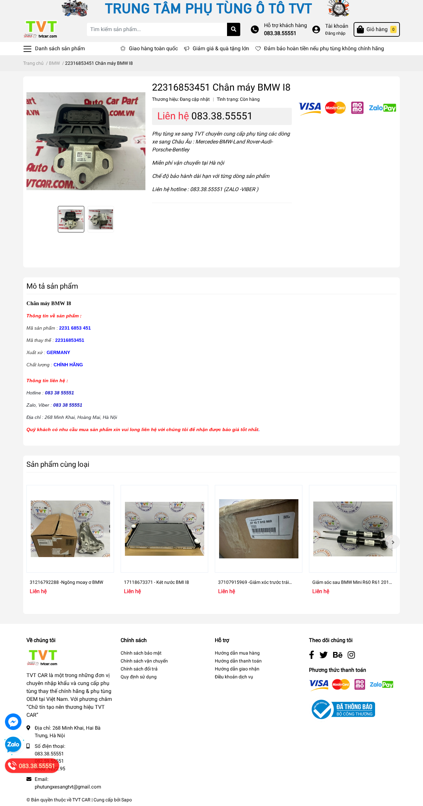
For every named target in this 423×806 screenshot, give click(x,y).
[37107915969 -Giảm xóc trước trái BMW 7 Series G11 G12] (258, 529)
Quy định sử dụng (139, 676)
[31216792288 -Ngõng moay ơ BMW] (70, 529)
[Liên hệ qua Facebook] (13, 721)
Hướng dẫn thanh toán (238, 661)
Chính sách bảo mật (141, 653)
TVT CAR (81, 799)
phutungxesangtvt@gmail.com (68, 787)
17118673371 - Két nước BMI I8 (156, 582)
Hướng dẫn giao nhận (237, 668)
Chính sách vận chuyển (144, 661)
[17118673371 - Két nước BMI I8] (164, 529)
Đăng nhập (335, 33)
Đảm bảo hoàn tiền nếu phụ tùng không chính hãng (324, 48)
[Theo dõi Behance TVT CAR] (337, 655)
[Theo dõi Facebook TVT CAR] (311, 655)
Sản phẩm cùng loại (57, 464)
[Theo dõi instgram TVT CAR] (351, 655)
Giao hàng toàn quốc (153, 48)
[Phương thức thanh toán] (347, 108)
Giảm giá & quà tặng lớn (221, 48)
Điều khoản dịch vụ (234, 676)
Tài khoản (336, 26)
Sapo (126, 799)
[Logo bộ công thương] (342, 709)
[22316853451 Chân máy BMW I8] (85, 141)
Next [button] (138, 141)
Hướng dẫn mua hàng (237, 653)
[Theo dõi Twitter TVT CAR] (324, 655)
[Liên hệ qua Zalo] (13, 745)
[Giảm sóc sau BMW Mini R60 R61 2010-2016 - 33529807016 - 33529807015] (353, 529)
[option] (85, 141)
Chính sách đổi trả (139, 668)
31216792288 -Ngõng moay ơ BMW (66, 582)
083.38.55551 (280, 33)
